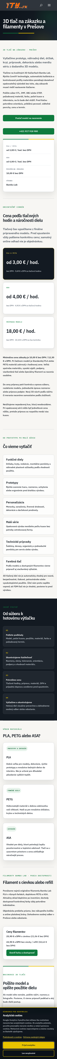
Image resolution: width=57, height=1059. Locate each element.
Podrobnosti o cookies (12, 1037)
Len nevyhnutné (28, 1053)
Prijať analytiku (28, 1045)
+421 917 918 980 (28, 131)
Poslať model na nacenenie (28, 118)
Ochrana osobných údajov (34, 1037)
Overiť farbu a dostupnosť (21, 952)
